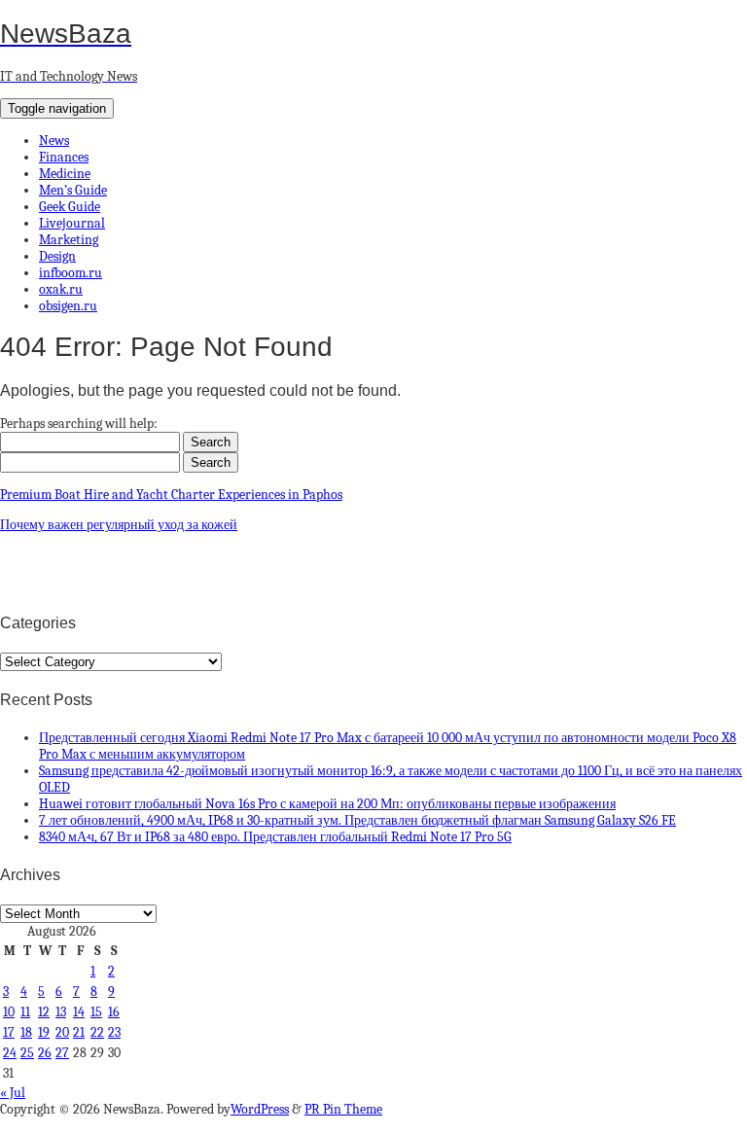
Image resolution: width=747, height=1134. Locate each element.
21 (79, 1032)
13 (60, 1012)
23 (114, 1032)
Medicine (64, 173)
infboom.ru (70, 273)
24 (10, 1053)
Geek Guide (69, 206)
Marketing (68, 239)
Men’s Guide (73, 190)
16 (114, 1012)
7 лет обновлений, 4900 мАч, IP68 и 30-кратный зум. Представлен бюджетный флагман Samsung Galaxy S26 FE (357, 820)
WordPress (260, 1109)
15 (96, 1012)
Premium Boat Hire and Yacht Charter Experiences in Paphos (171, 494)
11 (25, 1012)
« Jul (12, 1092)
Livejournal (72, 223)
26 (45, 1053)
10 (9, 1012)
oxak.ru (61, 289)
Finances (64, 157)
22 (97, 1032)
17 (9, 1032)
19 (44, 1032)
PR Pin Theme (343, 1109)
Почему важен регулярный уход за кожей (118, 524)
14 (79, 1012)
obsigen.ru (68, 306)
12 (44, 1012)
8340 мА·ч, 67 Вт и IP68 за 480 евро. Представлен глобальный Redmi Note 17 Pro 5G (275, 837)
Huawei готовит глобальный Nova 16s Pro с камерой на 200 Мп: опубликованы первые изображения (327, 804)
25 (27, 1053)
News (54, 140)
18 (26, 1032)
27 (62, 1053)
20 (62, 1032)
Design (57, 256)
